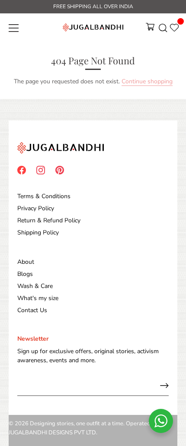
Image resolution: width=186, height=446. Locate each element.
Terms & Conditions (44, 196)
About (25, 262)
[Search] (163, 29)
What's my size (37, 298)
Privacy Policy (35, 208)
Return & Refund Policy (48, 220)
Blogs (25, 274)
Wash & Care (35, 286)
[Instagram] (40, 169)
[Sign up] (164, 385)
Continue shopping (147, 81)
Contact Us (32, 310)
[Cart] (150, 29)
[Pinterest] (59, 169)
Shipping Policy (38, 232)
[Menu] (13, 28)
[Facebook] (21, 169)
